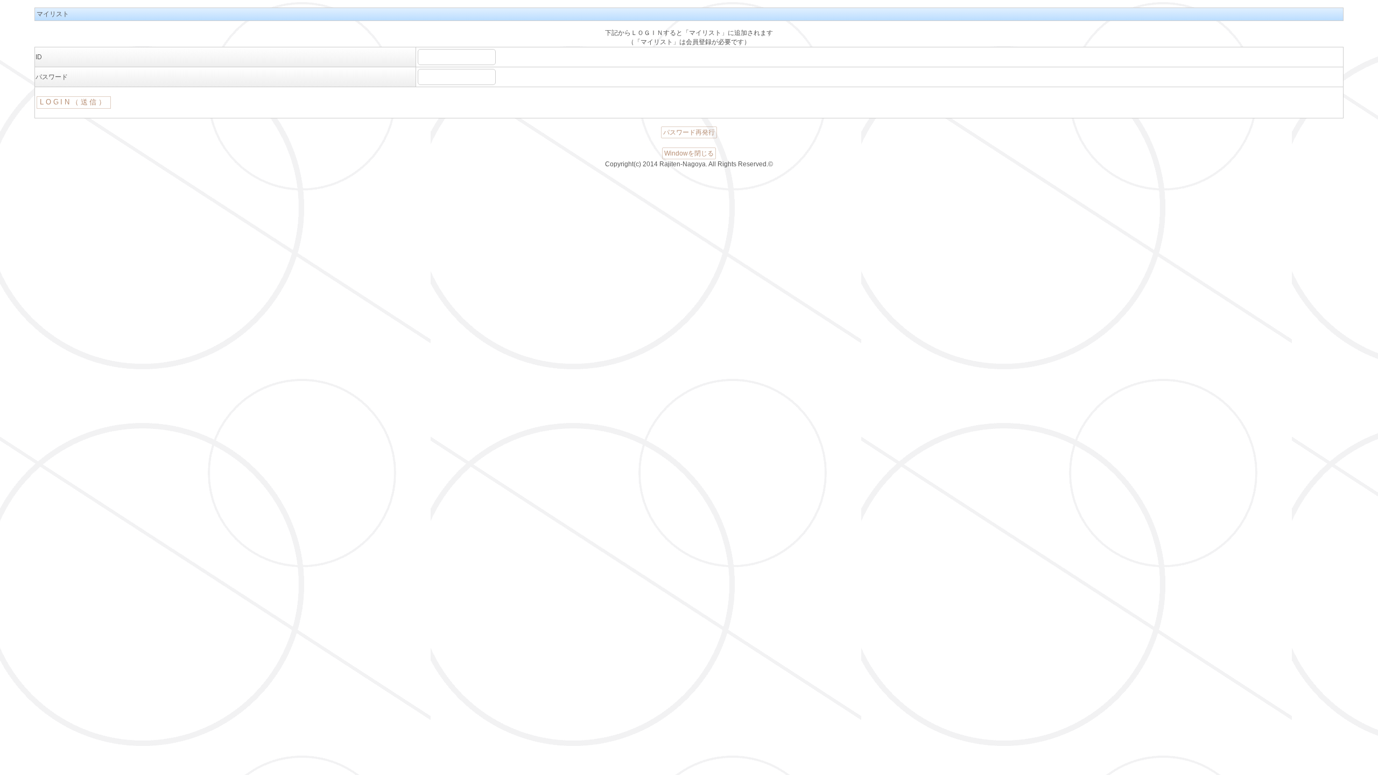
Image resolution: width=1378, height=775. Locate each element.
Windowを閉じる (689, 153)
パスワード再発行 (689, 132)
